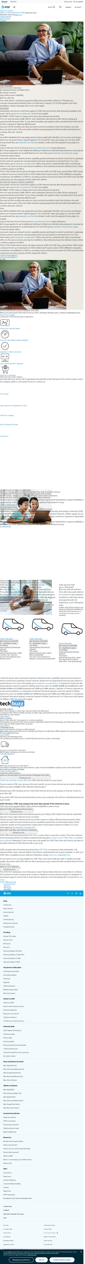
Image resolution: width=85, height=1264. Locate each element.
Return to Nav (19, 12)
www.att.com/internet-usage (65, 153)
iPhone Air (6, 944)
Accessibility (6, 1236)
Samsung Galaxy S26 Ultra (12, 951)
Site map (5, 1225)
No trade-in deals (9, 1056)
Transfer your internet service (13, 1021)
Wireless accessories (10, 923)
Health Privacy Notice (50, 1236)
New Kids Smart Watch (11, 1108)
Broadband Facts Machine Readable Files (17, 1198)
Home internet (8, 912)
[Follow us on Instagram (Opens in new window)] (76, 893)
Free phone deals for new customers (16, 1052)
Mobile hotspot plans (10, 990)
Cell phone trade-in (10, 1017)
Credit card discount (10, 1049)
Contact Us (4, 436)
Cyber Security (48, 1240)
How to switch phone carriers (13, 1006)
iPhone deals (7, 1038)
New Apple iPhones (10, 1065)
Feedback (6, 1210)
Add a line (6, 979)
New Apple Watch (9, 1097)
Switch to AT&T (8, 1003)
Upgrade (6, 982)
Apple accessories (9, 1117)
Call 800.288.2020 (7, 754)
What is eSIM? (8, 1156)
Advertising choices (49, 1225)
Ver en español (78, 2)
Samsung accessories (11, 1124)
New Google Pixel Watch (11, 1104)
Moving (3, 507)
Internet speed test (10, 1010)
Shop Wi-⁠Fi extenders (8, 375)
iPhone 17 (6, 947)
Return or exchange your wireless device (17, 1159)
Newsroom (7, 1176)
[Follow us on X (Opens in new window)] (68, 893)
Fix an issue (4, 394)
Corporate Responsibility (12, 1184)
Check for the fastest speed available (14, 340)
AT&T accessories (9, 1121)
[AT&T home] (5, 7)
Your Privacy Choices (50, 1233)
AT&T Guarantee (9, 1195)
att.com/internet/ (23, 113)
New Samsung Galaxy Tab (12, 1093)
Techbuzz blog (7, 1206)
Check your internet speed (10, 328)
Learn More (5, 716)
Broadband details (8, 1240)
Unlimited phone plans (11, 971)
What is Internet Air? (10, 1145)
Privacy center (48, 1229)
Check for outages (7, 415)
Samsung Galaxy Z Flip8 (11, 962)
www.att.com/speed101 (25, 163)
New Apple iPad (8, 1089)
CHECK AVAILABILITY (9, 255)
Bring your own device (11, 1014)
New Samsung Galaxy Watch (13, 1100)
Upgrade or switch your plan (10, 352)
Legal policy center (8, 1244)
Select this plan (6, 638)
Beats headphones (9, 1132)
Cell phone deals (9, 1034)
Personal (4, 2)
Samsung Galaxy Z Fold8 (12, 958)
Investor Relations (9, 1180)
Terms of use (7, 1233)
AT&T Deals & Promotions (12, 1030)
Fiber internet (8, 908)
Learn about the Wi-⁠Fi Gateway (11, 363)
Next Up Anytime (9, 993)
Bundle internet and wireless (13, 1141)
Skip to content (6, 10)
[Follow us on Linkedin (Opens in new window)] (80, 893)
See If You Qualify (7, 315)
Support (10, 507)
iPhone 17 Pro (8, 940)
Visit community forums (9, 424)
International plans (9, 975)
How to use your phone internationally (16, 1149)
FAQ (14, 507)
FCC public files (48, 1244)
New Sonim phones (10, 1080)
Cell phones (7, 905)
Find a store (68, 2)
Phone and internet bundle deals (14, 1045)
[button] (14, 7)
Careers (6, 1187)
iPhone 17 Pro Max (9, 936)
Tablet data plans (9, 986)
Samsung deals (8, 1041)
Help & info (7, 1191)
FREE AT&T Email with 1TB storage (13, 1214)
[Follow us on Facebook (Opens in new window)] (72, 893)
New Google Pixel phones (12, 1073)
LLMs (4, 1218)
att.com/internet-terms (41, 148)
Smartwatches (8, 919)
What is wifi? (7, 1163)
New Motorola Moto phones (13, 1076)
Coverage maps (7, 1229)
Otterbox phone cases (11, 1128)
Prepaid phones (8, 927)
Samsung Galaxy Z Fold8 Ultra (13, 955)
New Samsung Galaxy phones (13, 1069)
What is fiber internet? (11, 1152)
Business (13, 2)
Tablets (5, 916)
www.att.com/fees (27, 142)
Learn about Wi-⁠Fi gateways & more (13, 405)
